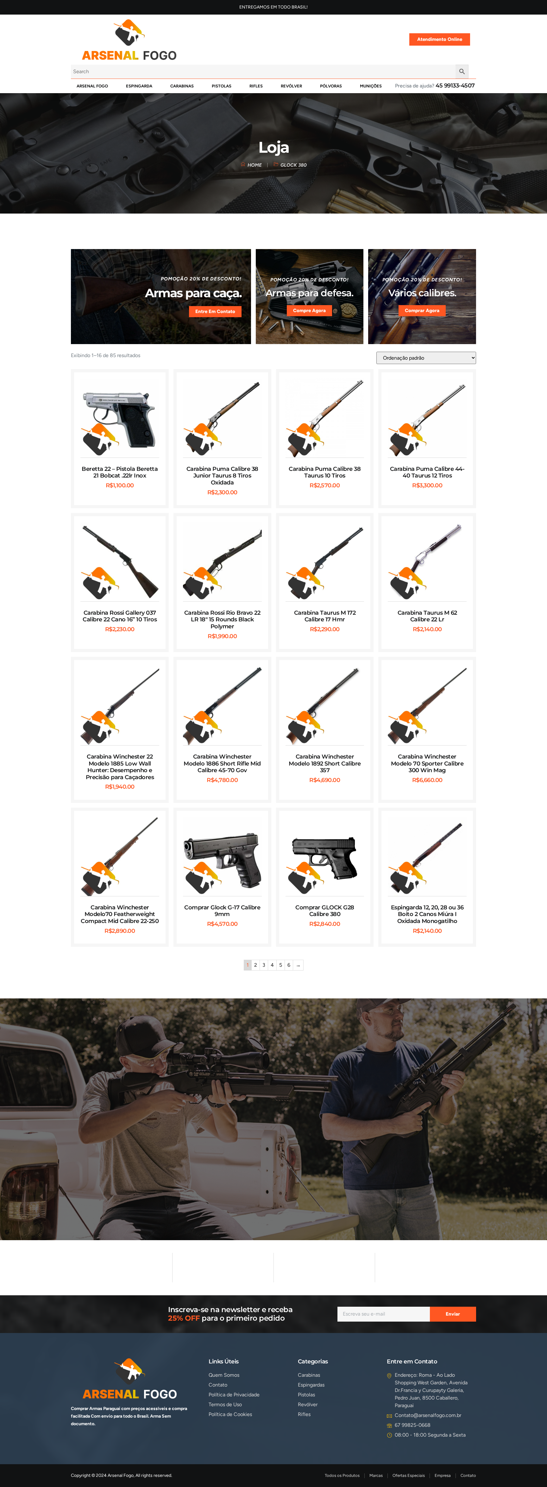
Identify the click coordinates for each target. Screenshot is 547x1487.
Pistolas (221, 86)
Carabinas (182, 86)
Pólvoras (331, 86)
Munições (371, 86)
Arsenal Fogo (92, 86)
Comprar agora (422, 310)
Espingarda (139, 86)
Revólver (291, 86)
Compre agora (309, 310)
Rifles (256, 86)
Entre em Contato (215, 311)
